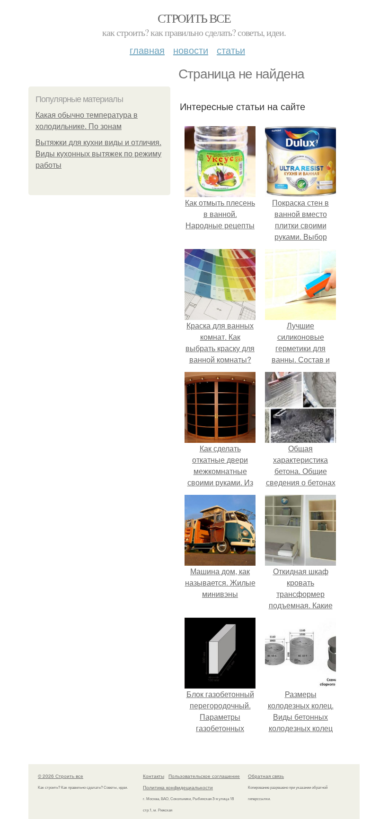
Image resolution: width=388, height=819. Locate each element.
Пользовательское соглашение (204, 776)
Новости (190, 50)
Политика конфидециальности (178, 787)
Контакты (153, 776)
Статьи (231, 50)
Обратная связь (266, 776)
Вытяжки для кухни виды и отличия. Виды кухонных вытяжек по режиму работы (98, 153)
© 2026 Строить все (60, 776)
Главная (147, 50)
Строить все (194, 18)
